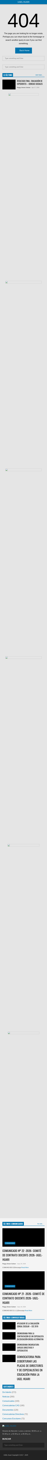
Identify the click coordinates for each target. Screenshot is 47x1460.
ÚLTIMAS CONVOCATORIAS (14, 1317)
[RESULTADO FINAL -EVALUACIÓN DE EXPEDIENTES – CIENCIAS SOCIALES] (9, 84)
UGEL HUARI (23, 2)
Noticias (5, 1397)
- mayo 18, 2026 (21, 1307)
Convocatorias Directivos (13, 1414)
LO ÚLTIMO (7, 75)
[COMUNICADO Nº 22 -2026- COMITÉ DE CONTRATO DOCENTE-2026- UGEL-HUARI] (23, 1237)
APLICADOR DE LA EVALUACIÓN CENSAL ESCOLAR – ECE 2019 (28, 1325)
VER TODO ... (39, 75)
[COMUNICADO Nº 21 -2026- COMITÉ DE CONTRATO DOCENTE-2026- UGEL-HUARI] (23, 1280)
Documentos (7, 1410)
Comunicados (10, 1243)
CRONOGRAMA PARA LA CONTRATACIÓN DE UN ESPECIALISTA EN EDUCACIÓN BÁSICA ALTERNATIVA (30, 1336)
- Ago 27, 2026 (35, 87)
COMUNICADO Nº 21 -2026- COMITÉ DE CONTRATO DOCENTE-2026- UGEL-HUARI (23, 1298)
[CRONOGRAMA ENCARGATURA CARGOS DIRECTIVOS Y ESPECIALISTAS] (9, 1347)
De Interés (6, 1392)
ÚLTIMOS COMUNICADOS (13, 1223)
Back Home (24, 50)
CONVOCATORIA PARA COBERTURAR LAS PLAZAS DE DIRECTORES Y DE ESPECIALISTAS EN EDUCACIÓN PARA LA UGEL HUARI (30, 1367)
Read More (25, 1267)
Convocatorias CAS (10, 1405)
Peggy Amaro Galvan (23, 87)
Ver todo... (40, 1223)
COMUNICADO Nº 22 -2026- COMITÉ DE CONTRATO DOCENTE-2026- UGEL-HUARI (22, 1255)
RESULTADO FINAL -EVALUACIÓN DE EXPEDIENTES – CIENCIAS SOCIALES (30, 82)
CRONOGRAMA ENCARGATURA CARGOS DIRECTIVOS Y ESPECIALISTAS (28, 1347)
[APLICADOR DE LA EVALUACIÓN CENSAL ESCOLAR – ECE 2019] (9, 1325)
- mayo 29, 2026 (21, 1263)
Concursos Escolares (11, 1419)
